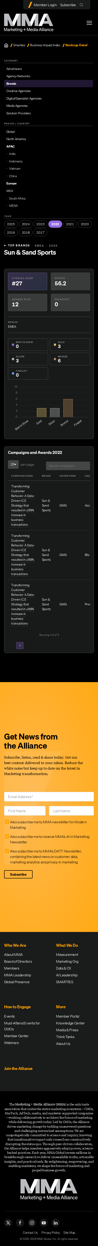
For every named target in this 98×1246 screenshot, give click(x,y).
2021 (70, 224)
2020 (85, 224)
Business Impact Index (45, 45)
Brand (46, 476)
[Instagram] (32, 1223)
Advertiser (67, 476)
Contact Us (30, 1232)
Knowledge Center (70, 1023)
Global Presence (16, 982)
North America (16, 138)
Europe (11, 183)
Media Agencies (17, 105)
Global (10, 131)
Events (9, 1016)
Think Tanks (65, 1037)
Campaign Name (22, 476)
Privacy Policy (50, 1232)
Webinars (11, 1043)
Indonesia (15, 161)
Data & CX (63, 968)
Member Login (45, 5)
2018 (26, 232)
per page (27, 464)
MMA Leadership (17, 975)
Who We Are (15, 945)
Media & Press (67, 1030)
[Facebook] (20, 1223)
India (12, 153)
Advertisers (14, 68)
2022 (55, 224)
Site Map (69, 1232)
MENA (13, 205)
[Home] (6, 45)
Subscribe (68, 5)
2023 (40, 224)
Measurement (67, 954)
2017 (40, 232)
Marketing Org (67, 961)
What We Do (67, 945)
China (13, 176)
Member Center (16, 1036)
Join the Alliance (18, 1068)
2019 (11, 232)
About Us (63, 1043)
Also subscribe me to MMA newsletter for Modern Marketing (48, 824)
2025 (11, 224)
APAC (10, 146)
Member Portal (67, 1016)
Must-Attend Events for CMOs (22, 1026)
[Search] (82, 5)
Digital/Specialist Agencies (24, 98)
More (60, 1006)
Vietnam (15, 168)
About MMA (13, 954)
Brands (11, 83)
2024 (26, 224)
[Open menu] (89, 22)
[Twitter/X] (8, 1223)
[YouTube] (44, 1223)
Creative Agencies (18, 90)
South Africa (17, 198)
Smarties (19, 45)
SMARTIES (64, 982)
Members (11, 968)
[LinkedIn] (56, 1223)
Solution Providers (18, 113)
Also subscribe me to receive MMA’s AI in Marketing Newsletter (49, 839)
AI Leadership (66, 975)
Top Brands (17, 245)
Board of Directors (18, 961)
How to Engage (17, 1006)
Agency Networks (18, 76)
